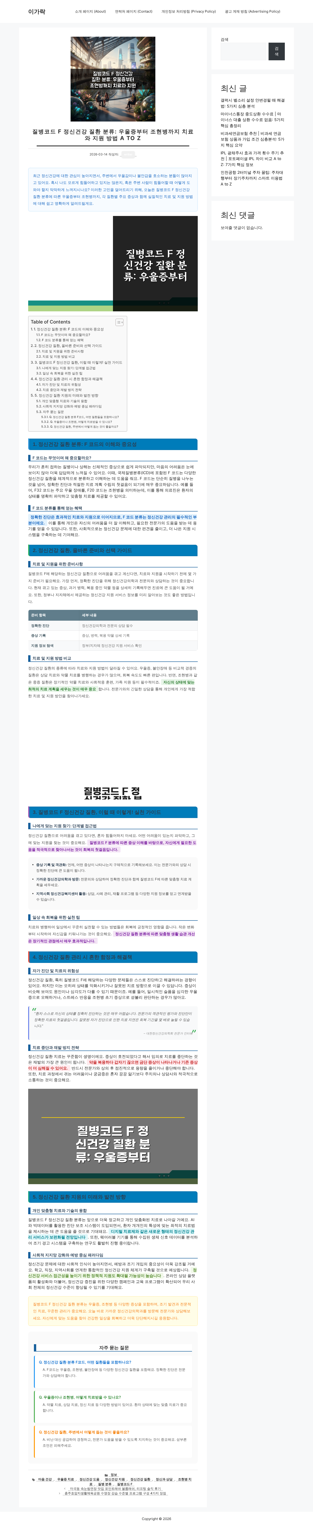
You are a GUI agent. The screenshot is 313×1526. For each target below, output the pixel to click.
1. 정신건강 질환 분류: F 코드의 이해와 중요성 (69, 329)
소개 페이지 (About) (90, 11)
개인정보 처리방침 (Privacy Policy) (189, 11)
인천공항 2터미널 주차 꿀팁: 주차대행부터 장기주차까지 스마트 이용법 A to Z (252, 178)
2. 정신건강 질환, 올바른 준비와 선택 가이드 (68, 345)
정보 (114, 1474)
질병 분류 (105, 1484)
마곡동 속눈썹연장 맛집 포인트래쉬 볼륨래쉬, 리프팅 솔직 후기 (115, 1488)
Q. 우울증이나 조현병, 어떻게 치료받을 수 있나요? (81, 421)
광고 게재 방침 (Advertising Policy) (252, 11)
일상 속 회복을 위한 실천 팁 (62, 373)
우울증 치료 (65, 1479)
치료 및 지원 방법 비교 (58, 356)
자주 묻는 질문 (53, 412)
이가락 (36, 11)
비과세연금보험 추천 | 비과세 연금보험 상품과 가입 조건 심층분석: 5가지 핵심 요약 (252, 139)
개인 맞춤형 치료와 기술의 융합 (64, 401)
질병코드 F (124, 1484)
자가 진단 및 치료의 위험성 (61, 384)
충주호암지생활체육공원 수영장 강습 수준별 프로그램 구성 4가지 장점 (115, 1493)
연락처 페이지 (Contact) (133, 11)
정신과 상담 (164, 1479)
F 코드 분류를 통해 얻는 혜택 (63, 340)
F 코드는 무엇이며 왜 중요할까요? (65, 335)
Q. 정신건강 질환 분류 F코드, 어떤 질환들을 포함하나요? (84, 417)
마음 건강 (45, 1479)
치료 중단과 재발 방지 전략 (62, 390)
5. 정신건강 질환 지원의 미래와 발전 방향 (66, 395)
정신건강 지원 (115, 1479)
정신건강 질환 (140, 1479)
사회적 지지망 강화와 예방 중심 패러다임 (72, 406)
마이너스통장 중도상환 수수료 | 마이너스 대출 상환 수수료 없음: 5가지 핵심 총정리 (252, 120)
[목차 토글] (117, 322)
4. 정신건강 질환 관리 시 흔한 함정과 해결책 (69, 379)
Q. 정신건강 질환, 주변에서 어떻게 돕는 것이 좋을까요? (84, 426)
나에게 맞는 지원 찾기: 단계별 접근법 (69, 368)
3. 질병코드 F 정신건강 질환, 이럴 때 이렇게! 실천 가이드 (78, 362)
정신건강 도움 (89, 1479)
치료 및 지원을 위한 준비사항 (63, 351)
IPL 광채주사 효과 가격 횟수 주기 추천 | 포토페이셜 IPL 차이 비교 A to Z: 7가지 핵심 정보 (252, 159)
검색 (224, 39)
